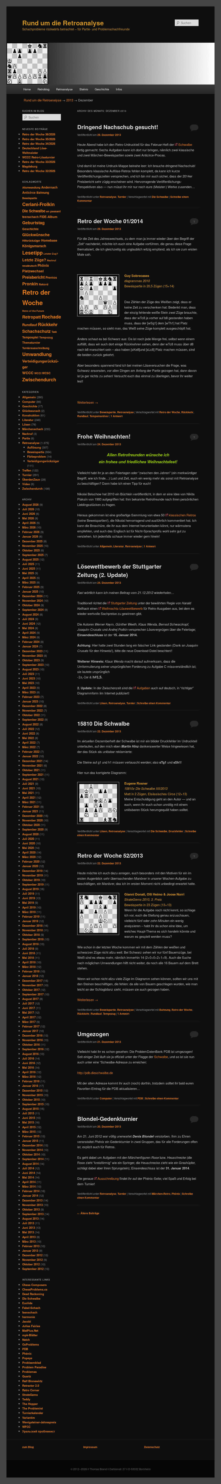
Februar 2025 (30, 587)
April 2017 (29, 1017)
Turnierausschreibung (35, 348)
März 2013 (29, 1241)
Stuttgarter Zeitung (124, 603)
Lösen (103, 703)
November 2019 (32, 875)
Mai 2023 (28, 683)
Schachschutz (36, 331)
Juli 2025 (28, 564)
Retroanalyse (64, 89)
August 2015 (30, 1109)
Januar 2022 (30, 756)
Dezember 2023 (32, 651)
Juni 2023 (28, 678)
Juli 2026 (28, 509)
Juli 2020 (28, 839)
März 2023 (29, 692)
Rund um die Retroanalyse (63, 22)
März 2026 (29, 527)
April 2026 (29, 523)
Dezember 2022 (32, 706)
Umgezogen (93, 1034)
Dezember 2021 (32, 761)
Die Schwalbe (160, 197)
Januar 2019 (30, 921)
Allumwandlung (31, 187)
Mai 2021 (28, 793)
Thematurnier (31, 342)
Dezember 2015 (32, 1090)
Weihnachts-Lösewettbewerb (122, 608)
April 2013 (29, 1237)
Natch (26, 1340)
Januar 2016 (30, 1086)
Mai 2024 (28, 628)
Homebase (49, 240)
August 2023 (30, 669)
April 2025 (29, 578)
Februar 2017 (30, 1026)
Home (27, 89)
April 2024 (29, 633)
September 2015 (33, 1104)
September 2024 (33, 610)
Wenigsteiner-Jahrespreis (39, 1422)
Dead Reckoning (33, 1294)
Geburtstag (33, 222)
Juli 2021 (28, 784)
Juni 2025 (28, 568)
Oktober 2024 (31, 605)
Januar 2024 (30, 646)
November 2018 (32, 930)
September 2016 (33, 1049)
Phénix (176, 1194)
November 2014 (32, 1150)
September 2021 (33, 774)
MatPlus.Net (30, 1330)
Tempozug (109, 1014)
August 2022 (30, 724)
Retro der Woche (169, 412)
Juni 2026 (28, 514)
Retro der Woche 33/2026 (38, 162)
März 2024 (29, 637)
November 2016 (32, 1040)
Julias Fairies (31, 1326)
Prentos (51, 277)
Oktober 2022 (31, 715)
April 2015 (29, 1127)
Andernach (49, 187)
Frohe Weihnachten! (104, 436)
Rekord (43, 284)
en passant (53, 211)
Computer (106, 1098)
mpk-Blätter (30, 1335)
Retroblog (43, 89)
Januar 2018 (30, 976)
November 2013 (32, 1205)
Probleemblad (31, 1362)
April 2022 (29, 742)
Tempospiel (30, 337)
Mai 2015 (28, 1122)
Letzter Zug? (51, 253)
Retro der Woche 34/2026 (38, 143)
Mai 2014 (28, 1177)
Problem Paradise (34, 1367)
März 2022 (29, 747)
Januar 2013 (30, 1250)
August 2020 (30, 834)
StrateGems (30, 1395)
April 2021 (29, 797)
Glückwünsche (36, 234)
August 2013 (30, 1218)
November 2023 (32, 655)
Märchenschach (32, 429)
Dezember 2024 (32, 596)
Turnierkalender (32, 1413)
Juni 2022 (28, 733)
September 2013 (33, 1214)
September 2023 (33, 665)
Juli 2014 (28, 1168)
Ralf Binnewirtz (32, 1381)
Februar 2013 (30, 1246)
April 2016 (29, 1072)
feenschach (30, 217)
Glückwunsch (31, 411)
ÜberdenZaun (31, 479)
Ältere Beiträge (88, 1213)
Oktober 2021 (31, 770)
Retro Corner (30, 1390)
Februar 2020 (30, 861)
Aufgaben (144, 688)
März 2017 (29, 1022)
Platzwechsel (33, 270)
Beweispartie (108, 412)
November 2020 (32, 820)
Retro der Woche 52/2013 (110, 855)
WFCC (26, 1427)
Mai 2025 (28, 573)
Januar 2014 (30, 1195)
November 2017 (32, 985)
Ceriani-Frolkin (38, 204)
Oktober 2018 (31, 935)
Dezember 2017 (32, 980)
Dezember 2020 (32, 816)
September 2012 (33, 1269)
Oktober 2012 (31, 1264)
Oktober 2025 (31, 550)
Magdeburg (29, 166)
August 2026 (30, 504)
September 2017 (33, 994)
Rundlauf (82, 416)
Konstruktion (30, 415)
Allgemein (106, 546)
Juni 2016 (28, 1063)
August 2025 (30, 559)
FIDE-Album (48, 217)
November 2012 (32, 1260)
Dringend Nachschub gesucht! (117, 127)
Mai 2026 (28, 518)
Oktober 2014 (31, 1154)
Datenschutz (152, 1447)
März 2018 (29, 967)
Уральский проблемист (38, 1431)
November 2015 (32, 1095)
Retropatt (31, 317)
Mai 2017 (28, 1012)
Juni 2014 (28, 1173)
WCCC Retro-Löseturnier (38, 157)
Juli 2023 (28, 674)
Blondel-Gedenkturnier (107, 1119)
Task (54, 331)
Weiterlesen (87, 402)
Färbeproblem (36, 456)
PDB (140, 1098)
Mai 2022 (28, 738)
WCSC (46, 373)
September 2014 (33, 1159)
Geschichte (102, 89)
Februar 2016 (30, 1081)
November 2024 (32, 600)
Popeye (27, 1358)
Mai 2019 (28, 902)
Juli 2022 (28, 729)
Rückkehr (187, 412)
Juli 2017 (28, 1003)
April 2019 (29, 907)
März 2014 (29, 1186)
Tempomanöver (99, 416)
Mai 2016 (28, 1067)
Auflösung (34, 447)
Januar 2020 (30, 866)
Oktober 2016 (31, 1044)
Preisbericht (33, 277)
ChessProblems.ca (34, 1289)
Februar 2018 (30, 971)
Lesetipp (32, 252)
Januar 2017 (30, 1031)
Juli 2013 (28, 1223)
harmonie (28, 1317)
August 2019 (30, 889)
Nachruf (51, 260)
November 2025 (32, 546)
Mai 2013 (28, 1232)
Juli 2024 (28, 619)
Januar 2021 (30, 811)
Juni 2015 (28, 1118)
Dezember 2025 (32, 541)
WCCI (37, 373)
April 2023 (29, 688)
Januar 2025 (30, 591)
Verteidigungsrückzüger (43, 461)
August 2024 (30, 614)
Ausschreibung (108, 1178)
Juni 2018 (28, 953)
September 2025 (33, 555)
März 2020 (29, 857)
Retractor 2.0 (30, 1385)
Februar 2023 (30, 697)
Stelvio (83, 89)
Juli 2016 (28, 1058)
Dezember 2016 (32, 1035)
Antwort (117, 416)
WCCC (27, 372)
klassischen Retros (182, 515)
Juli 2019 (28, 893)
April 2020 (29, 852)
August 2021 (30, 779)
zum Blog (28, 1447)
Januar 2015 (30, 1141)
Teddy (26, 1399)
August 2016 (30, 1054)
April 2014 (29, 1182)
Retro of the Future (33, 310)
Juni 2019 (28, 898)
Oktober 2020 (31, 825)
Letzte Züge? (34, 259)
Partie (26, 438)
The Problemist (32, 1408)
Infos (119, 89)
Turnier (122, 197)
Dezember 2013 (32, 1200)
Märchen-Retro (161, 1194)
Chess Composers (34, 1285)
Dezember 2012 (32, 1255)
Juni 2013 (28, 1228)
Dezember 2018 (32, 925)
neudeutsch (29, 266)
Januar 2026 (30, 536)
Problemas (29, 1372)
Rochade (51, 316)
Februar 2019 (30, 916)
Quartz (26, 1376)
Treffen (26, 470)
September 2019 (33, 884)
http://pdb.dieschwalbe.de (95, 1072)
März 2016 (29, 1076)
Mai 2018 (28, 958)
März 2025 (29, 582)
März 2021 (29, 802)
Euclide (27, 1303)
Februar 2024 (30, 642)
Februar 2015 (30, 1136)
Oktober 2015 (31, 1099)
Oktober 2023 (31, 660)
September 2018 (33, 939)
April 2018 (29, 962)
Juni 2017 (28, 1008)
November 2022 (32, 710)
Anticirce (29, 192)
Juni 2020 (28, 843)
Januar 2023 (30, 701)
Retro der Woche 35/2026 (38, 139)
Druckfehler (176, 831)
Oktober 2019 (31, 880)
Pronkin (30, 284)
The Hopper (30, 1404)
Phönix (43, 265)
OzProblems (30, 1344)
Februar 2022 (30, 751)
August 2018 (30, 944)
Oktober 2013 (31, 1209)
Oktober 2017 (31, 990)
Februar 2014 (30, 1191)
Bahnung (164, 1010)
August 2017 (30, 999)
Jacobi (26, 1321)
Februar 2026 (30, 532)
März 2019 (29, 912)
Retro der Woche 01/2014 (110, 221)
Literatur (118, 546)
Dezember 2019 (32, 871)
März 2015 (29, 1132)
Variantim (28, 1418)
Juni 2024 (28, 623)
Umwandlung (37, 354)
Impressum (90, 1447)
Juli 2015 (28, 1113)
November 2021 (32, 765)
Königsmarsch (34, 245)
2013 (69, 100)
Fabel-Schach (31, 1308)
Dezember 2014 (32, 1145)
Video (26, 484)
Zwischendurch (39, 379)
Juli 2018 (28, 948)
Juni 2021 (28, 788)
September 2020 (33, 829)
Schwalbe (185, 144)
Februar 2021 (30, 807)
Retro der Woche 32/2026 (38, 171)
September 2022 (33, 719)
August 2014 (30, 1164)
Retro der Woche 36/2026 (38, 134)
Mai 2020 (28, 848)
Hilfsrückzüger (31, 240)
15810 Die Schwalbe (103, 723)
